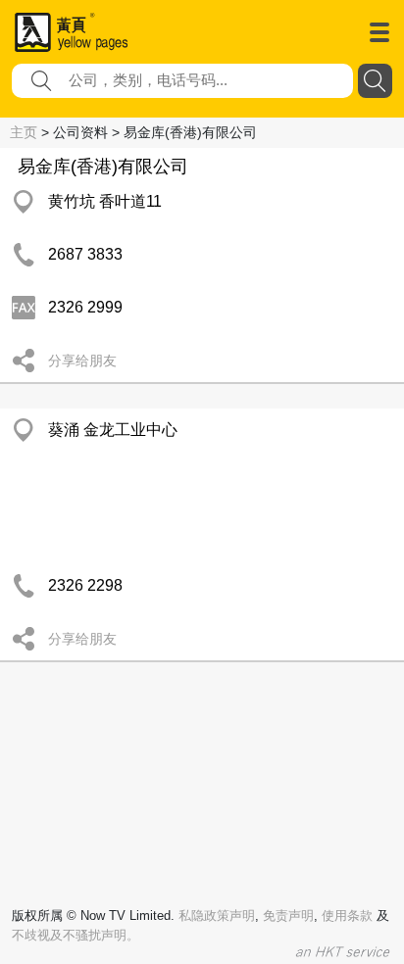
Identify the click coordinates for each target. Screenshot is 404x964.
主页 (23, 132)
